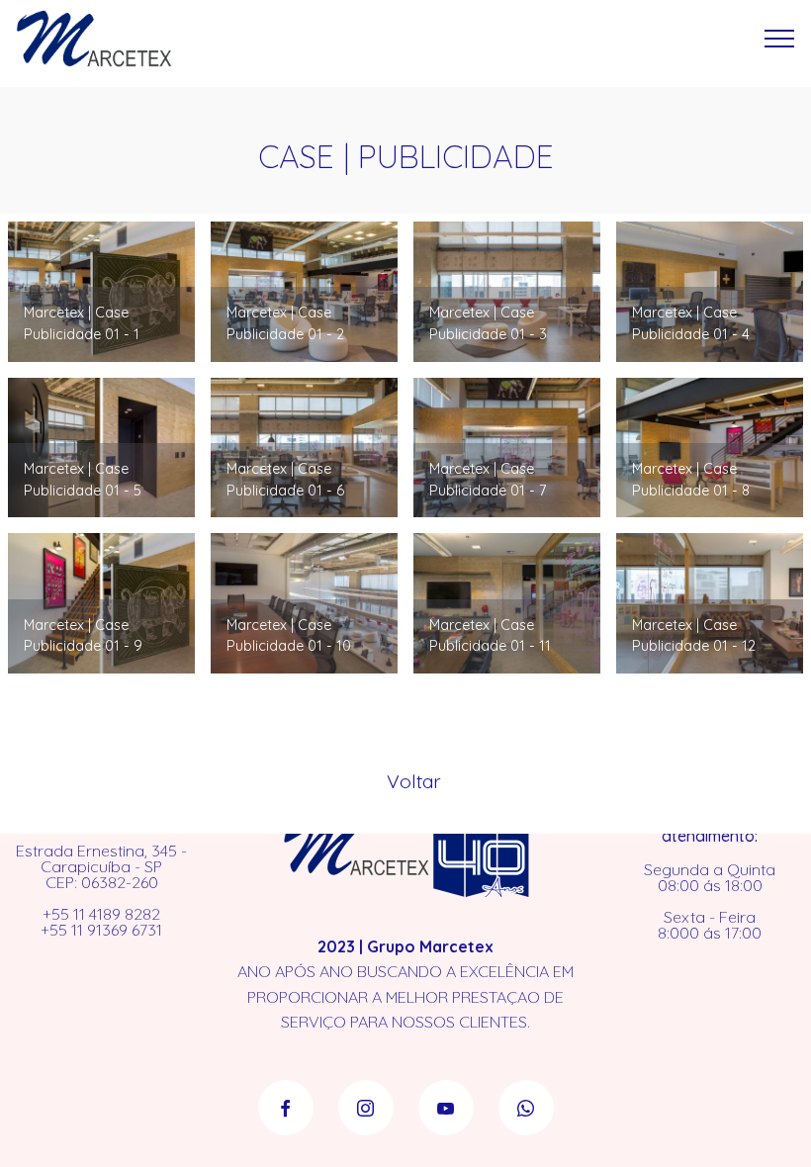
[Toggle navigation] (780, 38)
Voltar (414, 781)
